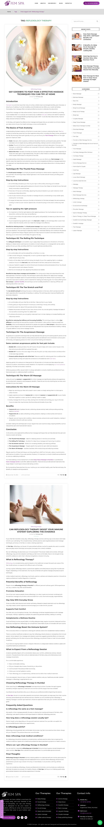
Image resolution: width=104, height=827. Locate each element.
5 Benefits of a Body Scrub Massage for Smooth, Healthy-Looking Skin (90, 47)
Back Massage (86, 93)
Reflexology (9, 563)
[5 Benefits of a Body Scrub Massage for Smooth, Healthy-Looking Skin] (77, 47)
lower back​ (52, 358)
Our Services (52, 3)
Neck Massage (86, 191)
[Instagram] (22, 817)
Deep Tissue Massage (86, 122)
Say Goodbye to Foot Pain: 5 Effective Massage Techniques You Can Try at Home (36, 93)
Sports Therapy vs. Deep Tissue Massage (86, 216)
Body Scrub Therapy (86, 111)
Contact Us (68, 3)
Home (36, 3)
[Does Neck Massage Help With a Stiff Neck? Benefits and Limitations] (77, 36)
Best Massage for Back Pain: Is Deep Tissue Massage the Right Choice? (91, 78)
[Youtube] (25, 817)
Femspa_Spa (39, 96)
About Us (43, 3)
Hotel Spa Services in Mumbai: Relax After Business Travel (90, 58)
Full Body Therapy (86, 156)
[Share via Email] (65, 475)
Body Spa (86, 115)
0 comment (26, 475)
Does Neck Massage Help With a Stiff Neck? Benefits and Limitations (91, 36)
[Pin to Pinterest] (63, 475)
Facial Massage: (86, 133)
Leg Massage (86, 173)
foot (62, 131)
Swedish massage (86, 223)
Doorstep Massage (86, 129)
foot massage (49, 135)
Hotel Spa (86, 170)
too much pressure (59, 364)
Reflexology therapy (36, 89)
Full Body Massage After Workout (86, 152)
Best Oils (86, 101)
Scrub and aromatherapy (86, 205)
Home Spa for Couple (86, 166)
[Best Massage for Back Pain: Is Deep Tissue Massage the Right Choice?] (77, 78)
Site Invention (72, 824)
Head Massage (86, 159)
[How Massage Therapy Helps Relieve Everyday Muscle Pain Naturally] (77, 68)
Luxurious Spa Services (86, 180)
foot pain (44, 114)
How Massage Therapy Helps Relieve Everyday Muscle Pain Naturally (91, 67)
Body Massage (86, 104)
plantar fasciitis (19, 281)
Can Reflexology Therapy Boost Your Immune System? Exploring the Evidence (36, 530)
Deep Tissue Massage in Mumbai (43, 459)
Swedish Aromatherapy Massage (86, 220)
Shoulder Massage (86, 209)
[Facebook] (18, 817)
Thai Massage (86, 227)
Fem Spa (10, 695)
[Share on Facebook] (60, 475)
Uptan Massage (86, 230)
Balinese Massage (86, 97)
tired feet (16, 411)
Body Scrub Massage (86, 108)
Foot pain (9, 105)
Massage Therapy (86, 188)
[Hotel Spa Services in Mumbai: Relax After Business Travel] (77, 58)
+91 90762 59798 (85, 802)
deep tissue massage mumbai (86, 125)
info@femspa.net (85, 813)
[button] (100, 822)
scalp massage (86, 202)
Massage (86, 184)
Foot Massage (86, 148)
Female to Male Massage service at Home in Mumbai (85, 144)
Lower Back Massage (86, 177)
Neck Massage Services (86, 195)
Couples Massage (86, 118)
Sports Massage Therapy (86, 212)
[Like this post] (58, 475)
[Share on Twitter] (61, 475)
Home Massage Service (86, 163)
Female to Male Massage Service (86, 140)
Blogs (61, 3)
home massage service (13, 461)
